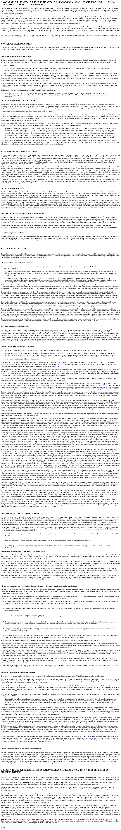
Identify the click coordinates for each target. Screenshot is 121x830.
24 (11, 288)
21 (104, 217)
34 (75, 427)
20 (117, 207)
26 (111, 329)
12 (79, 105)
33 (104, 385)
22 (78, 266)
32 (66, 374)
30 (63, 363)
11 (30, 61)
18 (8, 175)
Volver (3, 827)
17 (40, 173)
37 (116, 475)
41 (29, 570)
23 (118, 266)
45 (53, 752)
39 (6, 501)
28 (33, 346)
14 (38, 120)
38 (49, 494)
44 (90, 736)
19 (97, 200)
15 (113, 137)
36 (72, 453)
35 (42, 432)
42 (51, 596)
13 (110, 109)
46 (13, 815)
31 (58, 366)
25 (108, 305)
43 (16, 704)
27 (90, 337)
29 (40, 358)
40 (95, 565)
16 (98, 154)
